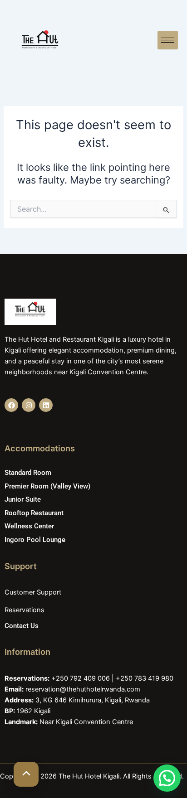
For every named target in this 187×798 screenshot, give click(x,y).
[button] (167, 778)
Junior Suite (23, 499)
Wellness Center (29, 526)
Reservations (24, 610)
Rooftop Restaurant (34, 513)
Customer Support (33, 592)
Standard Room (28, 473)
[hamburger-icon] (167, 40)
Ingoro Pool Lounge (35, 540)
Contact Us (22, 626)
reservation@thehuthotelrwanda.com (82, 689)
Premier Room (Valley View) (47, 486)
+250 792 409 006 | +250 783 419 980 (112, 678)
